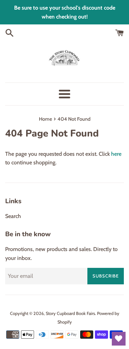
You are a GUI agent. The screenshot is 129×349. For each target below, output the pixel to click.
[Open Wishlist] (119, 339)
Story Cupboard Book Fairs (70, 313)
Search (13, 216)
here (116, 154)
